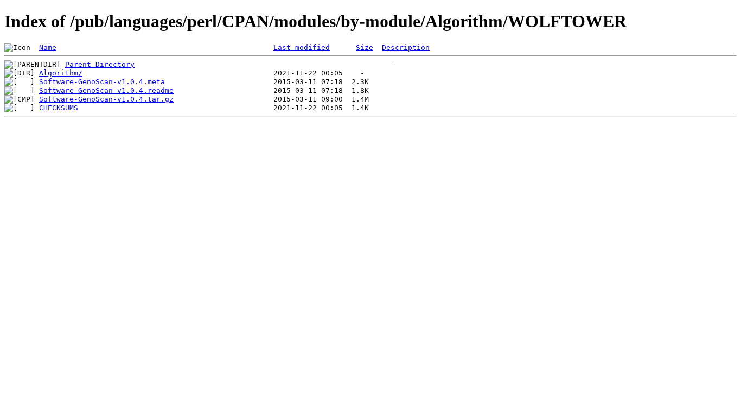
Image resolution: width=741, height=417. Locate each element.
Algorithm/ (60, 73)
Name (47, 47)
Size (364, 47)
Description (406, 47)
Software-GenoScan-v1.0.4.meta (102, 82)
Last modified (301, 47)
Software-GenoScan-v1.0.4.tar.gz (106, 99)
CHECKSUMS (58, 108)
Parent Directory (100, 64)
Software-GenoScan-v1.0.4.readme (106, 90)
